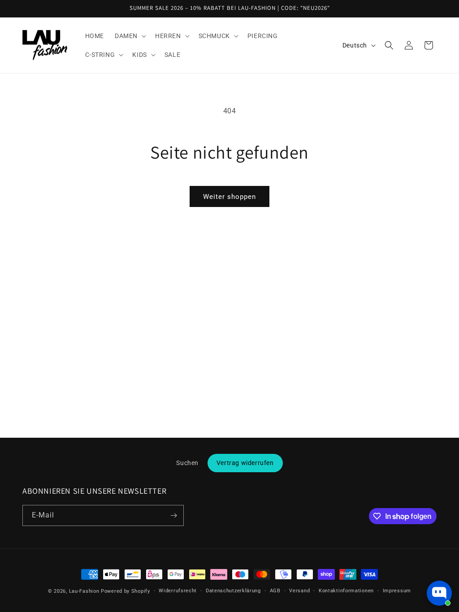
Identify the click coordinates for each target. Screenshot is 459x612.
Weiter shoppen (229, 197)
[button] (129, 35)
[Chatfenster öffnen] (439, 593)
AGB (275, 591)
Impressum (397, 591)
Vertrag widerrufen (245, 462)
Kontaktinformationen (346, 591)
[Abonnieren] (173, 515)
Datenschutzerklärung (233, 591)
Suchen (187, 462)
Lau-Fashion (84, 591)
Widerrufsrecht (178, 591)
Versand (299, 591)
